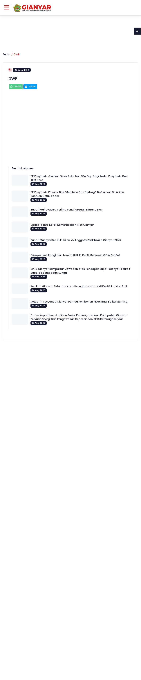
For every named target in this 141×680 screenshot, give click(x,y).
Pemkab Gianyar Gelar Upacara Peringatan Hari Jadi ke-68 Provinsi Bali (78, 286)
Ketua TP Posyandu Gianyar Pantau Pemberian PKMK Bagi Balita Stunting (78, 301)
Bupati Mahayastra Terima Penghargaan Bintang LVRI (66, 209)
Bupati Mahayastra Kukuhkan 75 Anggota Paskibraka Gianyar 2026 (75, 240)
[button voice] (137, 31)
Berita (6, 54)
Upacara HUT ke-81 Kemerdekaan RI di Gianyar (62, 225)
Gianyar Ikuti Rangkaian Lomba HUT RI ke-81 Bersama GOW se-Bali (75, 255)
